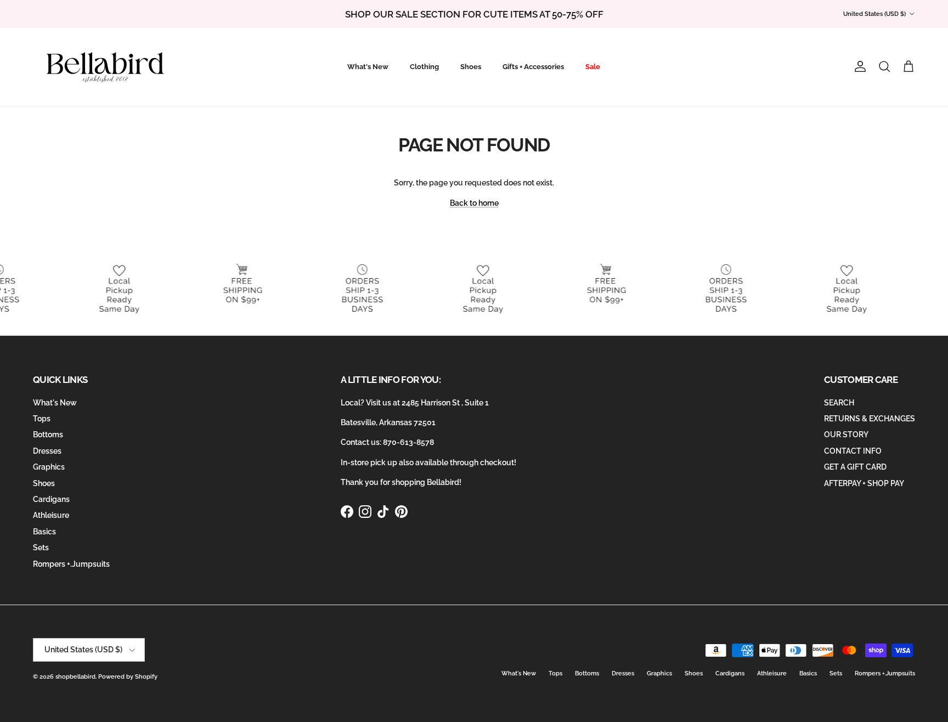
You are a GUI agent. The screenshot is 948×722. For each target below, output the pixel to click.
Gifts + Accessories (533, 67)
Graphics (49, 466)
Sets (41, 547)
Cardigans (51, 499)
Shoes (470, 67)
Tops (41, 418)
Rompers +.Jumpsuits (71, 564)
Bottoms (48, 434)
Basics (44, 531)
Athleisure (51, 515)
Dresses (47, 451)
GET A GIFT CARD (855, 466)
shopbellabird (75, 676)
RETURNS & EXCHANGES (869, 418)
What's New (367, 67)
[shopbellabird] (105, 67)
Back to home (474, 203)
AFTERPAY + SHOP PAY (864, 483)
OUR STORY (846, 434)
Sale (592, 67)
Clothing (424, 67)
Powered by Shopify (127, 676)
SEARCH (839, 402)
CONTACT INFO (853, 451)
